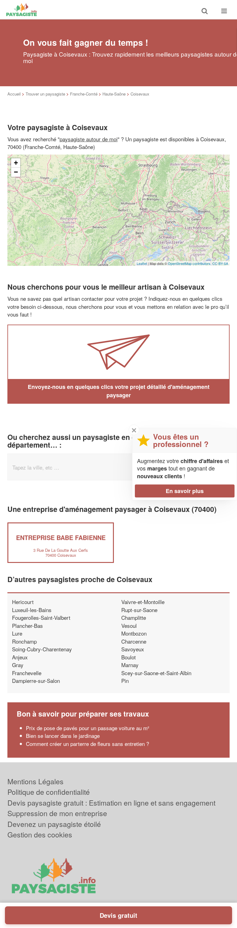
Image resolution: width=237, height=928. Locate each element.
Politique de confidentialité (48, 792)
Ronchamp (24, 641)
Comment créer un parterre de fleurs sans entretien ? (87, 743)
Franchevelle (26, 673)
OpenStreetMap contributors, (190, 263)
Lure (17, 633)
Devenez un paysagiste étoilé (54, 824)
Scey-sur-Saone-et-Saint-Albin (156, 673)
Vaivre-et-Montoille (142, 602)
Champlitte (133, 617)
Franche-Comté (84, 94)
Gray (17, 665)
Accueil (14, 94)
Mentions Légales (35, 781)
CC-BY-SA (220, 263)
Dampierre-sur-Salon (36, 680)
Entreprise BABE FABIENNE (61, 537)
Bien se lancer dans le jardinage (63, 735)
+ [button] (16, 163)
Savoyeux (132, 649)
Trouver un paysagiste (45, 94)
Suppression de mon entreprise (57, 813)
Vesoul (129, 625)
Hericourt (23, 602)
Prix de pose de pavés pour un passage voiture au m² (87, 728)
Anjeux (20, 657)
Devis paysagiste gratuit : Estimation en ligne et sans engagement (111, 803)
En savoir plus (185, 491)
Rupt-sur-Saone (139, 610)
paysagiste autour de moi (89, 139)
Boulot (128, 657)
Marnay (130, 665)
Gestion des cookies (39, 834)
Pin (125, 680)
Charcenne (133, 641)
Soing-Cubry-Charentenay (42, 649)
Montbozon (134, 633)
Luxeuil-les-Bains (32, 610)
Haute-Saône (114, 94)
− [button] (16, 172)
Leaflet (142, 263)
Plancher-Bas (27, 625)
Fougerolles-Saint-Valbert (41, 617)
